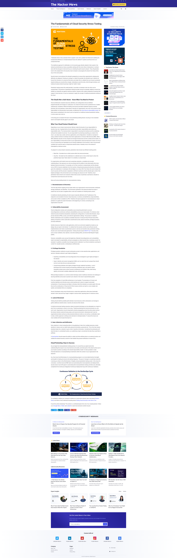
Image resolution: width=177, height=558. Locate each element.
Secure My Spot (95, 432)
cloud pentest (55, 336)
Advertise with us (54, 550)
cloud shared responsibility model (89, 110)
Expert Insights (97, 8)
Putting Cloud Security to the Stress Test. (86, 400)
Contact (52, 551)
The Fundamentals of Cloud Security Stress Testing (76, 23)
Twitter (62, 405)
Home (52, 8)
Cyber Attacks (81, 8)
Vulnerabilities (71, 8)
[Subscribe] (105, 524)
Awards (105, 8)
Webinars (89, 8)
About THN (53, 548)
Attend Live (56, 432)
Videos (120, 491)
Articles (124, 491)
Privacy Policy (72, 551)
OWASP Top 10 (88, 230)
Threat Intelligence (60, 8)
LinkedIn (69, 405)
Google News (57, 405)
